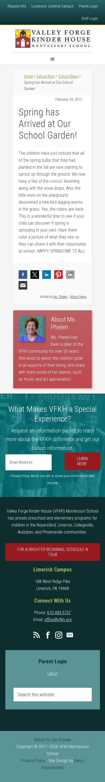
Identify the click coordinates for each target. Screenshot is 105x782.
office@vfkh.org (58, 619)
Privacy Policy (33, 760)
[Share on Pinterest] (58, 274)
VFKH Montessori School (52, 38)
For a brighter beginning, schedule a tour (52, 552)
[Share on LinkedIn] (46, 274)
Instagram (58, 635)
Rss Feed (36, 635)
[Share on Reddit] (70, 274)
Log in (52, 673)
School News (78, 297)
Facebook (47, 635)
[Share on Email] (23, 285)
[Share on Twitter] (34, 274)
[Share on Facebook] (23, 274)
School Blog (45, 76)
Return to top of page (52, 739)
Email (69, 635)
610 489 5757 (59, 612)
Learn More (82, 461)
